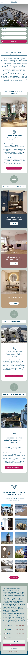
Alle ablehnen (14, 648)
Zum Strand (14, 303)
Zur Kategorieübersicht (14, 168)
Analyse (9, 633)
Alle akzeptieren (14, 645)
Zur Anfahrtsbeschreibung (14, 467)
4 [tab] (16, 252)
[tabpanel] (14, 202)
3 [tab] (15, 213)
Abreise (4, 32)
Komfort (9, 629)
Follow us (14, 577)
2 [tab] (14, 213)
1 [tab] (12, 213)
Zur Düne (14, 263)
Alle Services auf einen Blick (14, 375)
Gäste (4, 36)
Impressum (11, 651)
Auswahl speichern (14, 641)
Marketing (9, 637)
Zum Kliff (14, 223)
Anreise (4, 28)
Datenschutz (16, 651)
